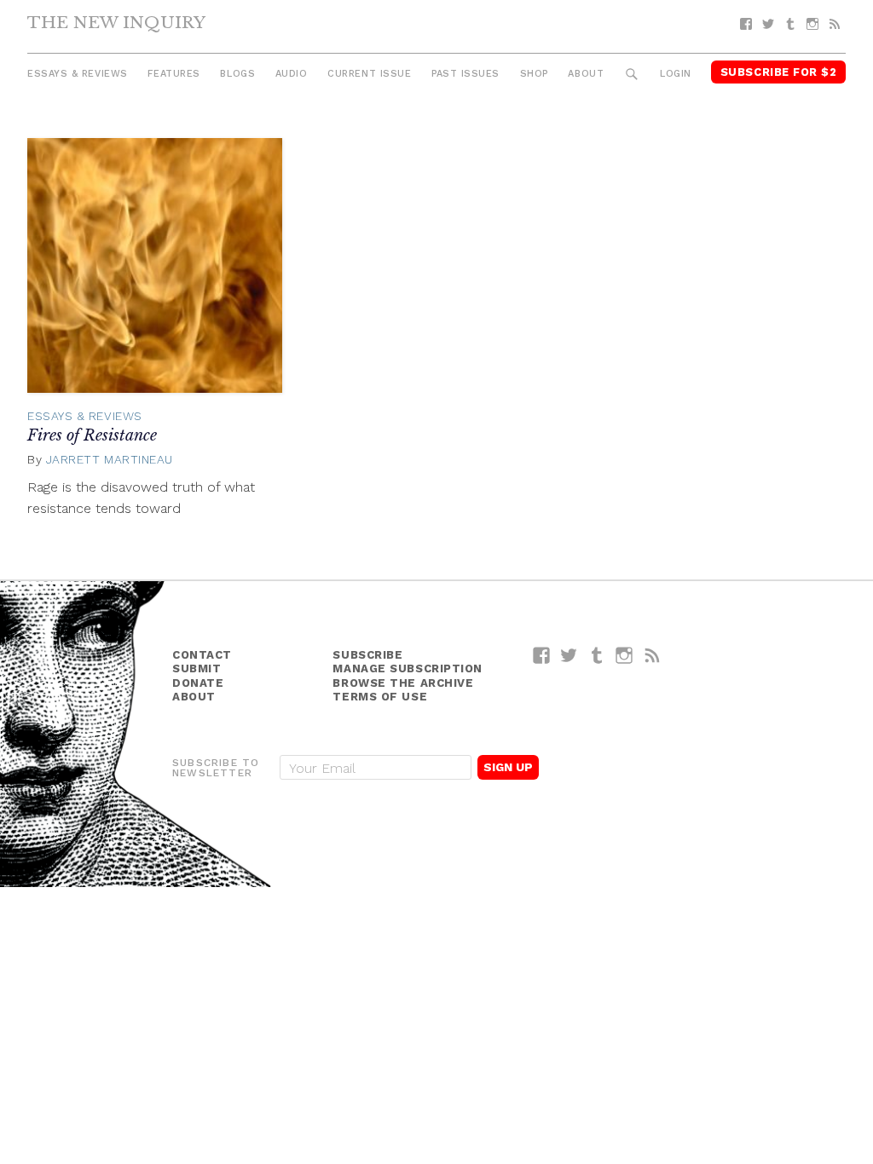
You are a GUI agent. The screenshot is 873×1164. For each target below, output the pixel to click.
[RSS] (835, 24)
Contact (202, 654)
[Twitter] (768, 24)
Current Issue (369, 73)
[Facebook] (746, 24)
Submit (196, 668)
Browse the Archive (402, 683)
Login (675, 73)
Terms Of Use (379, 696)
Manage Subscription (407, 668)
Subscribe (367, 654)
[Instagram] (812, 24)
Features (173, 73)
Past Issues (465, 73)
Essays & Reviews (77, 73)
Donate (197, 683)
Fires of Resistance (92, 435)
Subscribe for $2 (778, 72)
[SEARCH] (632, 75)
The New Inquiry (116, 22)
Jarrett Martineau (109, 459)
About (586, 73)
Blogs (237, 73)
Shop (534, 73)
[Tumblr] (790, 24)
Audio (291, 73)
